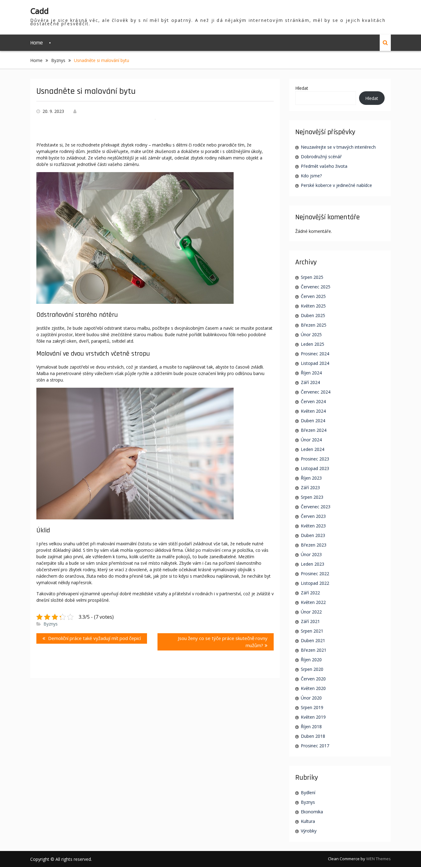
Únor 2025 (311, 334)
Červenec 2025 (315, 287)
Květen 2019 (313, 717)
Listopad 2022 (315, 583)
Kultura (308, 821)
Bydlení (308, 792)
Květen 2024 (313, 411)
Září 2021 (310, 621)
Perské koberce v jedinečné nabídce (336, 185)
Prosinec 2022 (315, 573)
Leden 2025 (312, 344)
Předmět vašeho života (324, 166)
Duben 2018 (313, 736)
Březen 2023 (313, 545)
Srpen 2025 (312, 277)
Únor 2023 (311, 554)
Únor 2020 (311, 698)
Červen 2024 (313, 401)
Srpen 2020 (312, 669)
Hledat (301, 88)
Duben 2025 (313, 315)
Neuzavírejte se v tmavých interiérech (338, 147)
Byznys (50, 624)
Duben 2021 (313, 640)
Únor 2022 (311, 612)
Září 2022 (310, 593)
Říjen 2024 (311, 373)
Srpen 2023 (312, 497)
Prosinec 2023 (315, 459)
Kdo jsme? (311, 176)
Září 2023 (310, 487)
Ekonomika (312, 812)
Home (36, 42)
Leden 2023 (312, 564)
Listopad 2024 (315, 363)
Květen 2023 (313, 526)
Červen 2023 (313, 516)
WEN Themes (378, 858)
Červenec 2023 (315, 507)
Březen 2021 (313, 650)
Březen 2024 (313, 430)
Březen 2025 (313, 325)
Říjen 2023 (311, 478)
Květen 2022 (313, 602)
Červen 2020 (313, 679)
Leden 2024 (312, 449)
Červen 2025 (313, 296)
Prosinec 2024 (315, 354)
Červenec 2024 (315, 392)
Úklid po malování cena (208, 550)
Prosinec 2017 (315, 746)
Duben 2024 (313, 420)
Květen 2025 (313, 306)
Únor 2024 (311, 440)
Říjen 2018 (311, 726)
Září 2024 (310, 382)
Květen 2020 (313, 688)
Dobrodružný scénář (321, 156)
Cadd (39, 11)
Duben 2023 (313, 535)
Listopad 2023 (315, 468)
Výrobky (309, 831)
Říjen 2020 (311, 660)
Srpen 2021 (312, 631)
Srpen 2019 (312, 707)
